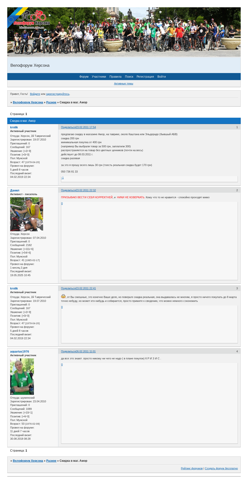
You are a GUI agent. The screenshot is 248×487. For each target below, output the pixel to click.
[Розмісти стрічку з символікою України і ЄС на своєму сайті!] (18, 18)
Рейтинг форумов (192, 468)
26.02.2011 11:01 (86, 351)
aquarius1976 (19, 351)
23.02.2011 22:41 (86, 288)
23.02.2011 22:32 (86, 190)
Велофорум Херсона (28, 102)
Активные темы (123, 83)
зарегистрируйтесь (58, 93)
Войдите (35, 93)
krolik (14, 127)
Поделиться (68, 127)
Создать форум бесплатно (221, 468)
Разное (51, 102)
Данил (14, 190)
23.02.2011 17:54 (86, 127)
